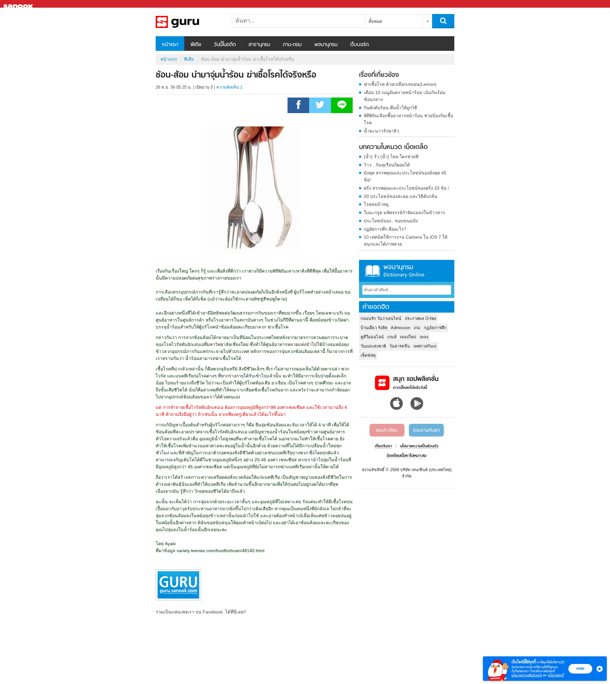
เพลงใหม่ (408, 337)
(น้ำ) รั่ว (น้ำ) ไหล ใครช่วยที (391, 156)
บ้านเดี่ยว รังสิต (374, 327)
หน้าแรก (170, 45)
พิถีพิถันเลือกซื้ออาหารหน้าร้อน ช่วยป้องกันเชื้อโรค (408, 119)
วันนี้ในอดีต (225, 45)
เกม (417, 327)
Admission (400, 327)
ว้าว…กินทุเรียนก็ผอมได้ (387, 164)
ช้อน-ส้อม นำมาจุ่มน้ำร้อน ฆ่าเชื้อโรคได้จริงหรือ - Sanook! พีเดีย (189, 21)
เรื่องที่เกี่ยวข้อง (379, 75)
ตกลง (580, 668)
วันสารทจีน (400, 346)
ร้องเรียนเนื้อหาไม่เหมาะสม (406, 456)
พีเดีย (196, 45)
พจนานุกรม (326, 45)
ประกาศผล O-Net (420, 318)
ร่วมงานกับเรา (426, 430)
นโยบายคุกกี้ (556, 675)
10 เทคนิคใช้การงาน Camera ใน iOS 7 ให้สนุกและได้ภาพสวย (405, 240)
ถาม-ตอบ (292, 45)
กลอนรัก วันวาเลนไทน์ (381, 318)
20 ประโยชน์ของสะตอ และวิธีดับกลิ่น (400, 196)
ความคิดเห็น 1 (229, 87)
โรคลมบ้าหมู (376, 204)
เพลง (424, 337)
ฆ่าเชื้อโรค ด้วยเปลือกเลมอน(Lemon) (400, 84)
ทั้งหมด (375, 21)
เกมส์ (391, 337)
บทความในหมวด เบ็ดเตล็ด (393, 147)
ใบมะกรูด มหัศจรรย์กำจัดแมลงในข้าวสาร (404, 212)
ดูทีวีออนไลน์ (372, 337)
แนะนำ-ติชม (386, 430)
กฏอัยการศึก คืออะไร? (385, 229)
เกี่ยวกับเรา (383, 446)
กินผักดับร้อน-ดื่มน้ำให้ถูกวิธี (390, 107)
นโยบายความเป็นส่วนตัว (527, 675)
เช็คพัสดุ (368, 355)
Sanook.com (19, 4)
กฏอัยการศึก (435, 327)
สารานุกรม (259, 45)
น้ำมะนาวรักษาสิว (381, 130)
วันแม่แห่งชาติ (373, 346)
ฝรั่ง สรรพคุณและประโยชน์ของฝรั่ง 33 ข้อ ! (406, 188)
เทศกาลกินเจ (425, 346)
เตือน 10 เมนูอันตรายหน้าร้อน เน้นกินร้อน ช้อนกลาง (404, 96)
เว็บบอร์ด (359, 45)
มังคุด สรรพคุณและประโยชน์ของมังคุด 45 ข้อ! (405, 176)
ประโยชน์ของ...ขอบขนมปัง (391, 220)
